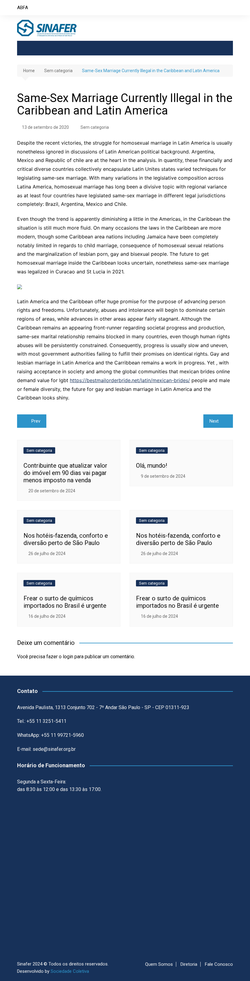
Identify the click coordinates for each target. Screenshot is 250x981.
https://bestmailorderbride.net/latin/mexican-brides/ (130, 380)
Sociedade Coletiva (70, 971)
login (68, 656)
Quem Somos (159, 964)
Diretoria (188, 964)
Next (214, 421)
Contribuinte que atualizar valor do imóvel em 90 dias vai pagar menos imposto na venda (65, 473)
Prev (35, 421)
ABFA (22, 7)
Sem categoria (94, 127)
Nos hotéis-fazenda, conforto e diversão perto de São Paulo (65, 539)
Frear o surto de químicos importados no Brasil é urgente (64, 602)
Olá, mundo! (151, 465)
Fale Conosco (219, 964)
